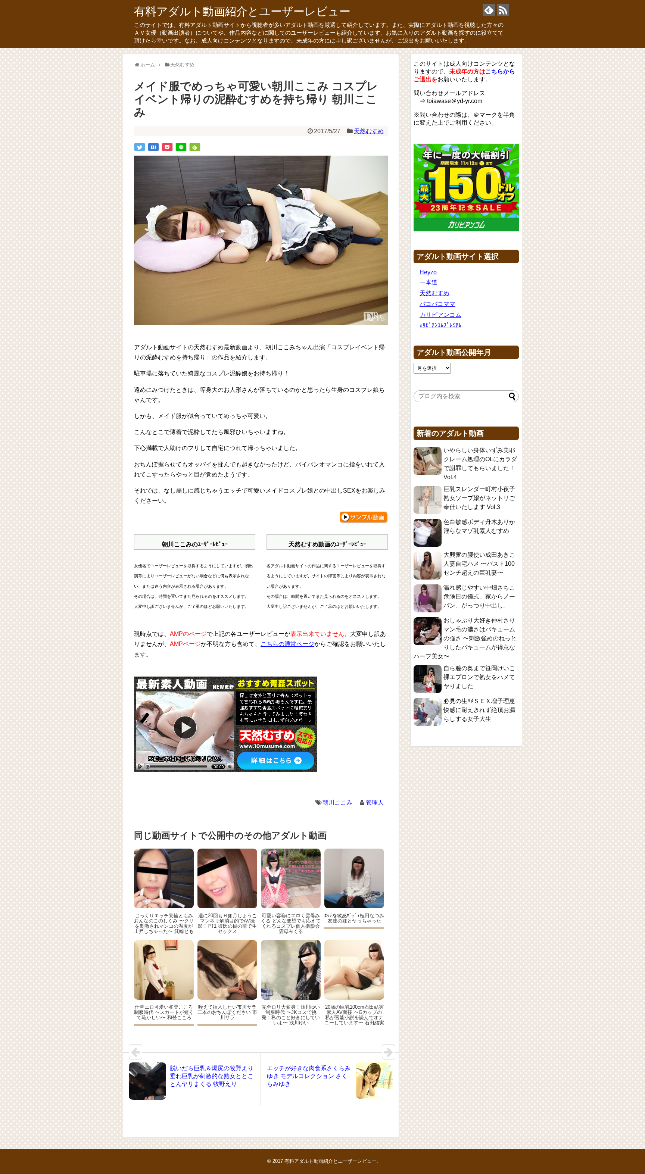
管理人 (375, 802)
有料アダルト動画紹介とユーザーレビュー (242, 11)
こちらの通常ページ (287, 644)
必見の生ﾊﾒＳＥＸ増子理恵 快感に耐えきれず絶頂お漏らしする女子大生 (479, 710)
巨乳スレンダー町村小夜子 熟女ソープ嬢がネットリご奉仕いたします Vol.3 (479, 498)
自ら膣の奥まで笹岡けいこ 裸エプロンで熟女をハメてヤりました (479, 677)
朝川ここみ (337, 802)
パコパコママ (437, 304)
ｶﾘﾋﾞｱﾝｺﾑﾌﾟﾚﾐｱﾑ (440, 325)
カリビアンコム (440, 315)
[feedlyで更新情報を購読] (489, 10)
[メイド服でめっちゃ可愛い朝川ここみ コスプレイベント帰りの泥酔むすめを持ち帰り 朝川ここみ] (153, 147)
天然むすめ (369, 131)
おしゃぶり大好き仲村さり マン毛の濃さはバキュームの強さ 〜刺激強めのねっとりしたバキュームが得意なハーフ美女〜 (465, 638)
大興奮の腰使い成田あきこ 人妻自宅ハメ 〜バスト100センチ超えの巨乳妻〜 (479, 564)
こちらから (500, 71)
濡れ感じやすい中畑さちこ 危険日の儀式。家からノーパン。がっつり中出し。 (479, 596)
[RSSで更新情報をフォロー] (503, 10)
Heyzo (428, 272)
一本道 (428, 282)
